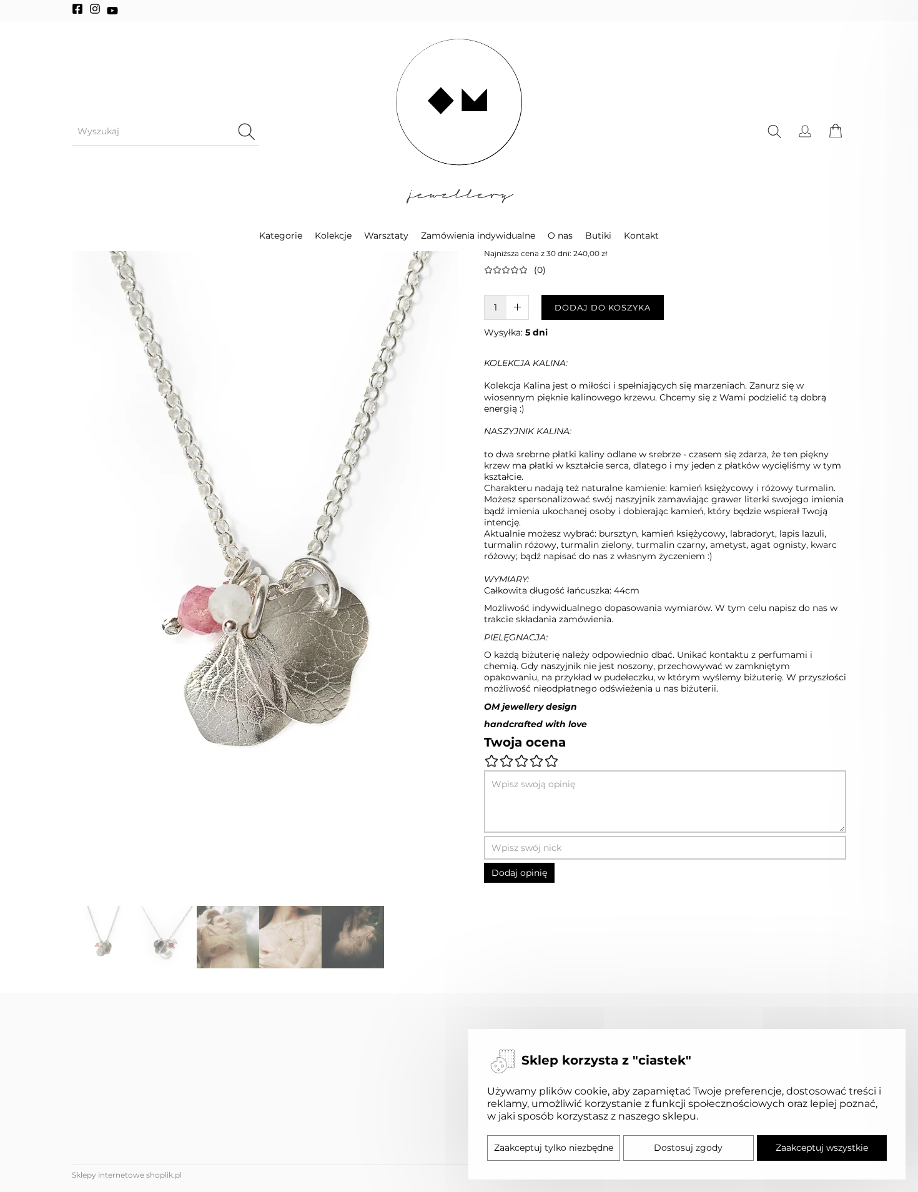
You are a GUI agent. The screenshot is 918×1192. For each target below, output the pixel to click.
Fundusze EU (105, 1157)
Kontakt (641, 235)
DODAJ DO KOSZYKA (603, 307)
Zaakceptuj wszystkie (822, 1147)
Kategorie (280, 235)
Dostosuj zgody (688, 1147)
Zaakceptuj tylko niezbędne (553, 1147)
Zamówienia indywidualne (478, 235)
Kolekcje (333, 235)
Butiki (598, 235)
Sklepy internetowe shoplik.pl (127, 1175)
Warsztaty (386, 235)
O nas (560, 235)
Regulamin (99, 1182)
